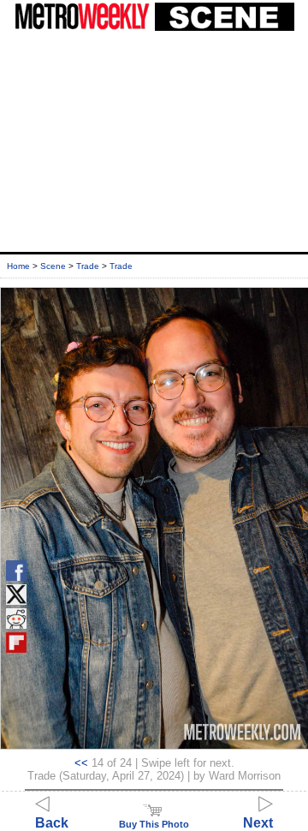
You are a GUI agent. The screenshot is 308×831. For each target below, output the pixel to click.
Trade (87, 266)
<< (81, 762)
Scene (53, 266)
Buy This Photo (154, 824)
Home (18, 266)
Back (51, 823)
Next (258, 823)
